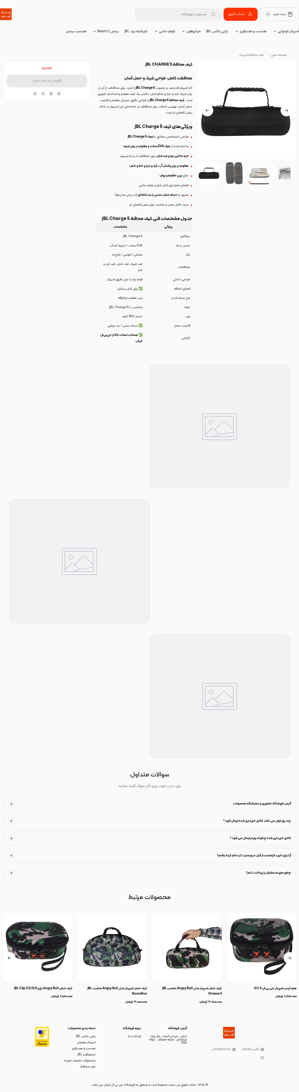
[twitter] (51, 94)
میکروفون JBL (87, 1054)
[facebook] (59, 94)
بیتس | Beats (108, 31)
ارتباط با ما (134, 1036)
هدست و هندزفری (253, 31)
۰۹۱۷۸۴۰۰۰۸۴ (250, 1049)
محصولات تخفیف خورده (80, 1060)
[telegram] (43, 94)
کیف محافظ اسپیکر (251, 55)
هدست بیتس (76, 31)
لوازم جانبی (167, 31)
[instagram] (262, 1057)
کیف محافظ (88, 1066)
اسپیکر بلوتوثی (288, 31)
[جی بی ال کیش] (6, 14)
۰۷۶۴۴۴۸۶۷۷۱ (221, 1049)
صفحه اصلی (279, 55)
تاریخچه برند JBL (136, 31)
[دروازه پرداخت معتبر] (42, 1045)
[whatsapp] (35, 94)
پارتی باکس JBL (217, 31)
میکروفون (193, 31)
